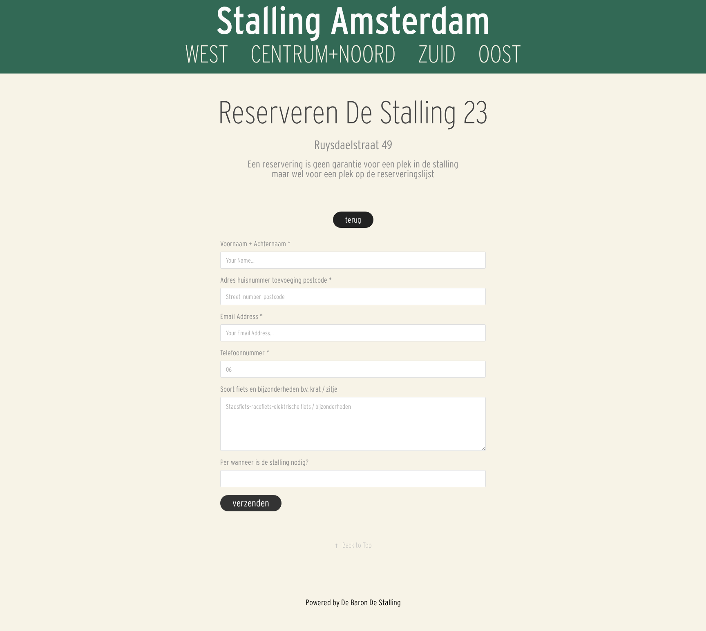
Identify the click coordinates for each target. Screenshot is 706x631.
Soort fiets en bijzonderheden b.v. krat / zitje (278, 389)
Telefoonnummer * (244, 353)
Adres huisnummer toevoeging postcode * (276, 280)
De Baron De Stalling (371, 602)
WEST (206, 53)
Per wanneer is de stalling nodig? (264, 462)
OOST (499, 53)
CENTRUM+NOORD (323, 53)
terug (353, 219)
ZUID (437, 53)
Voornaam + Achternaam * (255, 243)
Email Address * (241, 316)
